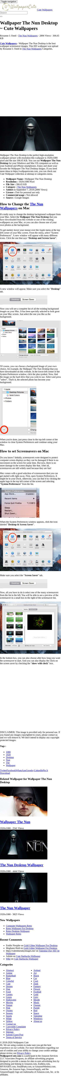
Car (35, 978)
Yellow (9, 1021)
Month (36, 1000)
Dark (35, 983)
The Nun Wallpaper (15, 908)
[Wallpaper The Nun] (23, 815)
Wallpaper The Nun (15, 822)
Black (36, 975)
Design (9, 986)
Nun (8, 760)
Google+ (30, 770)
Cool (35, 981)
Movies (9, 1002)
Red (35, 1010)
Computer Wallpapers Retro (19, 926)
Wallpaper (10, 765)
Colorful (10, 981)
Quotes (9, 1010)
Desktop (10, 757)
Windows (37, 1018)
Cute (8, 983)
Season (9, 1013)
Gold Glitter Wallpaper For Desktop (40, 945)
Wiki (8, 959)
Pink (8, 1008)
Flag (8, 989)
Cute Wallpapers (44, 9)
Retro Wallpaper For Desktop (19, 928)
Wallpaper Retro (13, 934)
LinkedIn (38, 770)
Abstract (10, 970)
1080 (8, 752)
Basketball (11, 975)
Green (9, 997)
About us (37, 1021)
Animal (36, 970)
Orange (36, 1005)
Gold (35, 994)
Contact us (11, 1024)
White (9, 1018)
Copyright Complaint (16, 1026)
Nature (9, 1005)
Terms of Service (14, 1037)
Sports (9, 1016)
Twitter (3, 770)
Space (36, 1013)
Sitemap (9, 1032)
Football (37, 992)
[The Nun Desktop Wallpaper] (23, 858)
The (8, 762)
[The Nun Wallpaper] (23, 901)
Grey (35, 997)
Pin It (45, 770)
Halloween (11, 1000)
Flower (36, 989)
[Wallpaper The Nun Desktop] (30, 133)
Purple (36, 1008)
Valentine (37, 1016)
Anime (9, 973)
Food (8, 992)
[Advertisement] (30, 83)
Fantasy (37, 986)
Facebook (11, 770)
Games (9, 994)
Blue (8, 978)
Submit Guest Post (14, 1034)
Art (35, 973)
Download (5, 773)
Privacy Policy (13, 1029)
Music (36, 1002)
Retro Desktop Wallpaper (18, 931)
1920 (8, 754)
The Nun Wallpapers (28, 35)
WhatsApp (21, 770)
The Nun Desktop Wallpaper (21, 865)
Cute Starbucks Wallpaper (28, 956)
